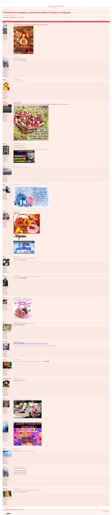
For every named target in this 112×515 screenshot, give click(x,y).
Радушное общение (6, 17)
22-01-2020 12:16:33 (18, 184)
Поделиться (14, 79)
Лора (4, 184)
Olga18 (4, 297)
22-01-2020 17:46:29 (18, 488)
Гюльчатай (5, 341)
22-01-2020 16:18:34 (18, 466)
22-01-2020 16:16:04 (18, 448)
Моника (4, 256)
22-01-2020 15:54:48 (18, 421)
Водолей (4, 79)
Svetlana (4, 321)
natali (4, 275)
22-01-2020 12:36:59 (18, 256)
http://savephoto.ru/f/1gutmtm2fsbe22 (18, 380)
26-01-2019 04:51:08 (18, 79)
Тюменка (4, 101)
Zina (3, 398)
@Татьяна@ (5, 421)
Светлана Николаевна (7, 378)
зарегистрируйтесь (12, 15)
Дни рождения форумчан (12, 17)
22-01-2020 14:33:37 (18, 359)
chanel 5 (4, 359)
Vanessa (4, 166)
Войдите (8, 15)
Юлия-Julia (5, 488)
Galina (4, 57)
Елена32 (4, 448)
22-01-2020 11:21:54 (18, 101)
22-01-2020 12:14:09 (18, 143)
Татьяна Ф (5, 143)
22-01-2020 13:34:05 (18, 297)
